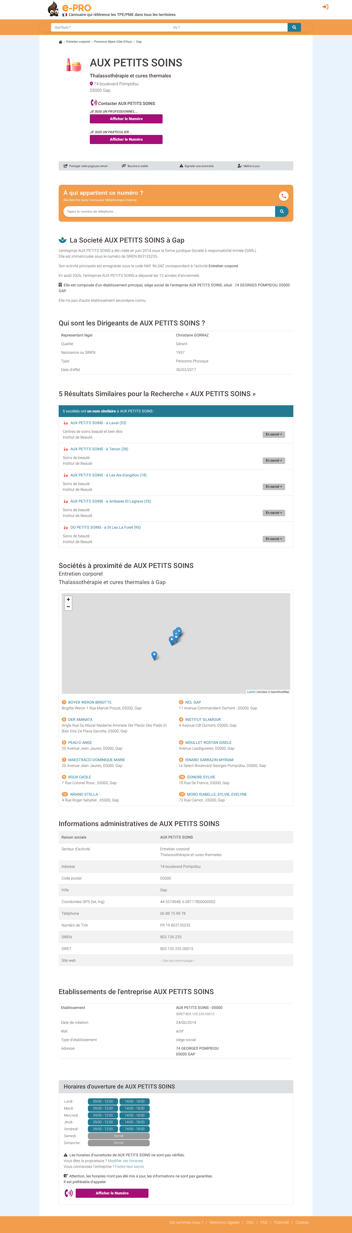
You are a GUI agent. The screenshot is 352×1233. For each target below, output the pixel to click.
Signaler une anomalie (198, 166)
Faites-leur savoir (129, 1166)
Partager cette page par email (88, 166)
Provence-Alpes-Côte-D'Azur (113, 41)
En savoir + (274, 434)
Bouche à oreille (137, 166)
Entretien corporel (78, 41)
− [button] (68, 607)
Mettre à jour (251, 166)
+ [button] (68, 599)
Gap (139, 41)
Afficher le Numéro (126, 118)
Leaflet (251, 692)
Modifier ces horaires (125, 1160)
